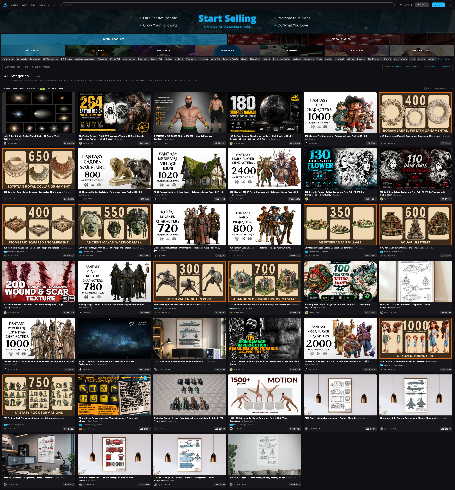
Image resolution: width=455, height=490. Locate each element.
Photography (8, 59)
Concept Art (156, 59)
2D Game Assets (230, 59)
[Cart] (400, 4)
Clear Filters (445, 67)
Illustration (255, 59)
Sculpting (297, 59)
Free (61, 88)
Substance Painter (281, 59)
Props (319, 59)
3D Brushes (35, 59)
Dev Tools (143, 59)
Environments (129, 59)
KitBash (168, 59)
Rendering (309, 59)
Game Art (215, 59)
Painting (266, 59)
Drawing (387, 59)
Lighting (421, 59)
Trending (6, 88)
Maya (412, 59)
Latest (68, 88)
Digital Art (115, 59)
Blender (328, 59)
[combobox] (228, 4)
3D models (22, 59)
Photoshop (102, 59)
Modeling (179, 59)
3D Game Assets (50, 59)
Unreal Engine (400, 59)
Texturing (203, 59)
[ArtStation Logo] (5, 5)
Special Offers (35, 88)
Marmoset (339, 59)
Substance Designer (356, 59)
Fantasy (431, 59)
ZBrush (244, 59)
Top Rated (52, 88)
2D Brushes (66, 59)
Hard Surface (374, 59)
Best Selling (18, 88)
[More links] (450, 4)
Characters (191, 59)
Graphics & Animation (84, 59)
